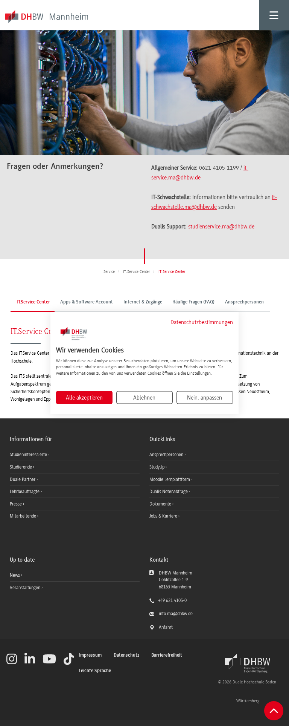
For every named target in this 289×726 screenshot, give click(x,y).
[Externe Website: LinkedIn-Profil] (30, 658)
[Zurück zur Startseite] (247, 663)
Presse (16, 504)
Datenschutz (126, 655)
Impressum (90, 655)
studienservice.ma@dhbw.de (221, 226)
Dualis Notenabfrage (169, 491)
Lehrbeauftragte (25, 491)
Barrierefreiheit (166, 655)
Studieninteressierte (29, 454)
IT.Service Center (33, 302)
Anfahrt (166, 627)
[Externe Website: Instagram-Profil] (11, 658)
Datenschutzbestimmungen (201, 322)
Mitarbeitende (23, 516)
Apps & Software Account (86, 302)
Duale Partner (23, 479)
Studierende (21, 467)
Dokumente (160, 504)
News (15, 575)
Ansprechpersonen (244, 302)
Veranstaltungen (25, 587)
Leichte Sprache (95, 670)
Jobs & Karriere (163, 516)
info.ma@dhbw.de (176, 613)
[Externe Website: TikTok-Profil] (69, 658)
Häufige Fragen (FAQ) (193, 302)
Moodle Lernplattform (170, 479)
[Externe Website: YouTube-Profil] (49, 658)
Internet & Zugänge (142, 302)
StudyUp (157, 467)
